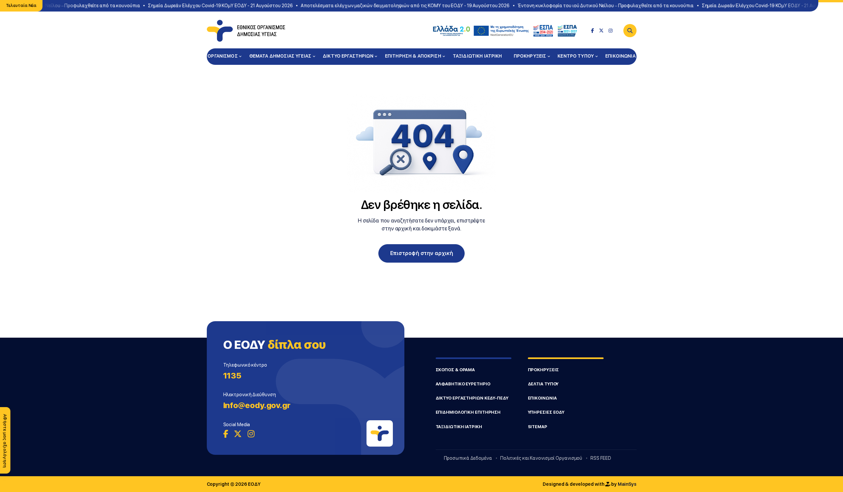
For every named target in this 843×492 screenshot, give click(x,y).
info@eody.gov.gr (256, 405)
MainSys (627, 484)
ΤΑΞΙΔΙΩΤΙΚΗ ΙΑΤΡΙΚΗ (477, 56)
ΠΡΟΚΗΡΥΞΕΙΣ (530, 56)
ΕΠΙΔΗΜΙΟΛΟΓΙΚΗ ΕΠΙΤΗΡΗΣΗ (468, 412)
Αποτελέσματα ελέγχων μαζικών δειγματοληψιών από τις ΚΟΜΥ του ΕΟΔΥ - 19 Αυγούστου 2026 (390, 5)
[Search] (630, 30)
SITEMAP (537, 426)
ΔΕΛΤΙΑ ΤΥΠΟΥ (543, 383)
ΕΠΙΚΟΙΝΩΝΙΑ (620, 56)
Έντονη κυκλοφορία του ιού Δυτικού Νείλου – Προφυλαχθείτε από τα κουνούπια (591, 5)
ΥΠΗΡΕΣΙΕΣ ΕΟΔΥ (546, 412)
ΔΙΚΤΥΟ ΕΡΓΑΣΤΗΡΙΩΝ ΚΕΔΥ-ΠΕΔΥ (472, 398)
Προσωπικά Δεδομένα (468, 458)
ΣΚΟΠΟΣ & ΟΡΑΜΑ (455, 369)
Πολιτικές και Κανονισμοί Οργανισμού (541, 458)
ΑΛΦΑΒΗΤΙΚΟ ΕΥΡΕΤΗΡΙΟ (463, 383)
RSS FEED (600, 458)
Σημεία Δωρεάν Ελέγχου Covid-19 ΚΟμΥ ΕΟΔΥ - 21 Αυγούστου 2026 (205, 5)
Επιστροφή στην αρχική (421, 253)
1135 (232, 375)
